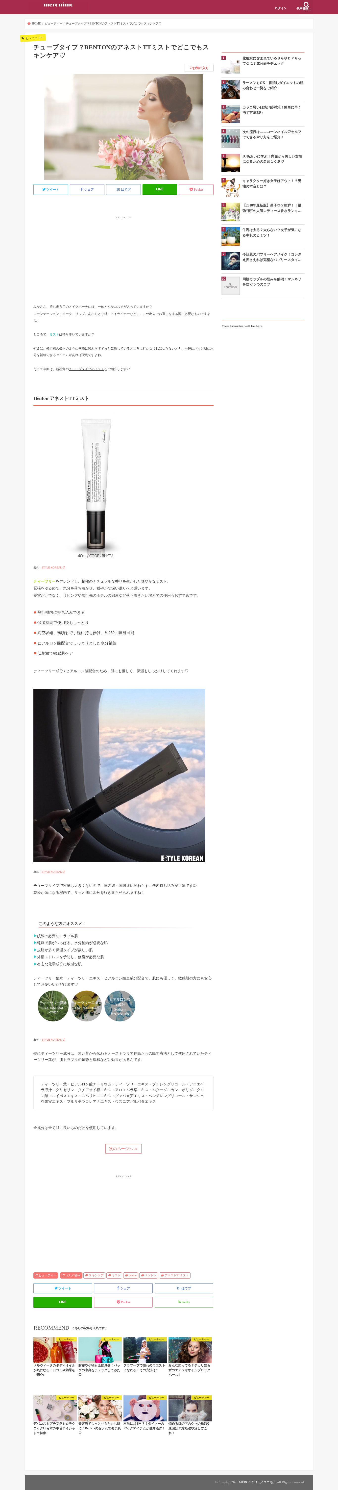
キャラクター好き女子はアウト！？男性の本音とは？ (271, 183)
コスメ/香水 (73, 1275)
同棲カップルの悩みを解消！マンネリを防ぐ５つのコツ (271, 281)
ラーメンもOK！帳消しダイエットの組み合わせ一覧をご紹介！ (272, 85)
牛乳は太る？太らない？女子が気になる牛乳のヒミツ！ (271, 232)
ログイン (281, 8)
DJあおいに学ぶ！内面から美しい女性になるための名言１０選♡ (272, 158)
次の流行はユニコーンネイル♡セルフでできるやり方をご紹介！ (271, 134)
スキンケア (96, 1275)
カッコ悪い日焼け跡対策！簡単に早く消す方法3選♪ (271, 109)
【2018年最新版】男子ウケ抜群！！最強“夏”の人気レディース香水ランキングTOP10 (271, 208)
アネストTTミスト (177, 1275)
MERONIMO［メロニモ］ (257, 1482)
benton (133, 1275)
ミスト (116, 1275)
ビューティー (47, 1275)
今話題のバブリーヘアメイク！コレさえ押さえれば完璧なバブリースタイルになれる (271, 257)
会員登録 (302, 8)
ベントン (150, 1275)
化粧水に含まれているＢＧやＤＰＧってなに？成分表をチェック (271, 60)
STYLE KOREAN (52, 567)
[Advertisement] (123, 254)
